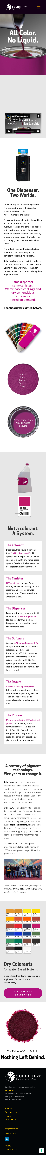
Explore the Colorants (23, 993)
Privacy (8, 1145)
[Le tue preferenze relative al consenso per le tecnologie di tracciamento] (41, 1150)
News (8, 1116)
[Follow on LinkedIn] (7, 1139)
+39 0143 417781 (12, 1133)
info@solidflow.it (11, 1128)
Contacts (10, 1119)
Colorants (11, 1112)
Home (8, 1108)
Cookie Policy (11, 1149)
